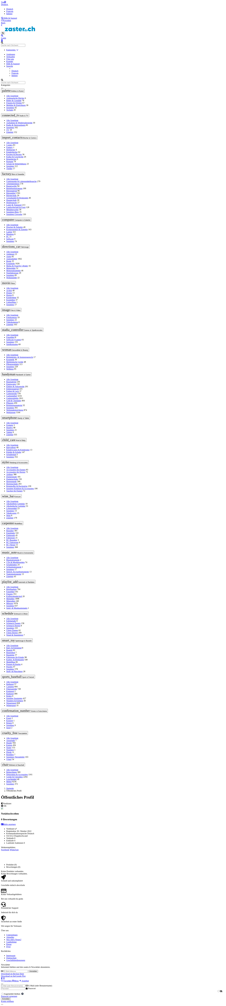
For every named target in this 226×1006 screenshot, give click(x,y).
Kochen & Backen (14, 154)
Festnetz (9, 425)
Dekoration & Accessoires (17, 774)
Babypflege (11, 447)
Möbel (9, 781)
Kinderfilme (11, 297)
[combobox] (13, 45)
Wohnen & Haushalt (13, 764)
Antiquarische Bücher (15, 98)
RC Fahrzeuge (12, 542)
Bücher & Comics (19, 137)
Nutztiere (10, 750)
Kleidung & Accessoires (15, 462)
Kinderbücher (12, 152)
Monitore (10, 234)
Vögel (8, 759)
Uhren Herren (12, 633)
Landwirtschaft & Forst (16, 207)
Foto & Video (11, 310)
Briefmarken (11, 589)
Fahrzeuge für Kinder (15, 657)
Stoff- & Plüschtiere (14, 671)
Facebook (5, 850)
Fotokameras (11, 317)
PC (7, 236)
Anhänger (10, 254)
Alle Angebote (12, 96)
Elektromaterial (12, 389)
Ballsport (10, 684)
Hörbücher (10, 150)
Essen (8, 718)
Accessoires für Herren (15, 472)
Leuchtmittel (11, 779)
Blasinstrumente (12, 560)
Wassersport (11, 703)
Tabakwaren (11, 513)
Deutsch (4, 4)
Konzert (9, 721)
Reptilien (10, 755)
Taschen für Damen (14, 491)
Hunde (9, 743)
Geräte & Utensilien (14, 777)
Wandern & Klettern (14, 701)
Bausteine (10, 655)
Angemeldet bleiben (12, 994)
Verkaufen (10, 57)
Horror (9, 295)
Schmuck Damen (13, 623)
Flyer (8, 947)
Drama (9, 293)
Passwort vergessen (9, 996)
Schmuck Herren (13, 626)
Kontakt (9, 61)
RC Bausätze (11, 540)
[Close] (2, 983)
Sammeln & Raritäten (18, 581)
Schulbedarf (11, 454)
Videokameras (12, 322)
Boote (8, 261)
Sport (8, 728)
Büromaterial (11, 191)
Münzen (9, 603)
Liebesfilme (11, 302)
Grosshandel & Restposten (17, 198)
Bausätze (10, 531)
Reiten (9, 696)
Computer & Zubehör (16, 219)
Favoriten (7, 20)
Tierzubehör (14, 733)
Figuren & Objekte (14, 103)
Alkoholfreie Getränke (15, 504)
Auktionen (10, 54)
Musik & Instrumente (17, 552)
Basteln (9, 650)
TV (7, 130)
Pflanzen (9, 403)
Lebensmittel (11, 508)
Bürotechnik (11, 195)
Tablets (9, 432)
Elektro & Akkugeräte (15, 386)
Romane (9, 161)
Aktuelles (10, 937)
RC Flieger (10, 545)
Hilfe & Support (10, 18)
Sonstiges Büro (12, 212)
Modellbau (12, 523)
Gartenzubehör (12, 398)
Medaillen (10, 599)
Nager (8, 747)
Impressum (10, 955)
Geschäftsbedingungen (15, 960)
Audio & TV (15, 115)
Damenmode (11, 477)
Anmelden (33, 971)
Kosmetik (10, 359)
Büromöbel (11, 193)
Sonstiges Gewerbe (14, 214)
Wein (8, 515)
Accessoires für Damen (16, 470)
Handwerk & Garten (16, 374)
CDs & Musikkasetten (15, 562)
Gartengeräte (11, 393)
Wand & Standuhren (14, 635)
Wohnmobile (11, 278)
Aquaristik (10, 740)
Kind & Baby (14, 440)
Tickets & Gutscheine (24, 710)
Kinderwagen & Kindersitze (18, 450)
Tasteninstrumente (13, 574)
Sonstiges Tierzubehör (15, 757)
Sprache (9, 66)
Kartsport (10, 691)
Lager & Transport (14, 205)
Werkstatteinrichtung (14, 410)
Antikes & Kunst (13, 90)
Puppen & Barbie (13, 664)
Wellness (10, 369)
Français (9, 11)
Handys (9, 427)
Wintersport (11, 705)
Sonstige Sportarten (14, 698)
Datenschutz (11, 958)
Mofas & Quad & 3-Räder (17, 266)
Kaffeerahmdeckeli (14, 596)
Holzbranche (11, 202)
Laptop (9, 232)
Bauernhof (10, 652)
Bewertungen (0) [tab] (13, 867)
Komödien (10, 300)
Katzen (9, 745)
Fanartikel (10, 337)
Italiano (9, 14)
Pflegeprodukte (12, 364)
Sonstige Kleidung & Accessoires (20, 488)
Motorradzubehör (13, 270)
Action (9, 290)
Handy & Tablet (15, 417)
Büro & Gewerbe (13, 174)
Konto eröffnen (7, 1001)
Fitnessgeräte (11, 689)
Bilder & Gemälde (13, 100)
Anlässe (9, 474)
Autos (8, 256)
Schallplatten (11, 565)
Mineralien (10, 601)
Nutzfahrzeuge (12, 273)
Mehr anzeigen (9, 824)
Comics (9, 145)
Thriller (9, 168)
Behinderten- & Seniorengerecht (19, 357)
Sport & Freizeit (18, 676)
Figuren (9, 594)
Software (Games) (13, 340)
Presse (9, 944)
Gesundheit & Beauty (15, 349)
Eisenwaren (11, 384)
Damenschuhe (12, 479)
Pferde (9, 752)
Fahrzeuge (15, 246)
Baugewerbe (11, 186)
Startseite (10, 788)
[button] (113, 36)
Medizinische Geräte (14, 362)
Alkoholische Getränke (15, 506)
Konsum (11, 496)
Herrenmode (11, 481)
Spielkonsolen (12, 344)
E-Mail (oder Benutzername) (40, 986)
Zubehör (9, 132)
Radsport (10, 694)
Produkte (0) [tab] (11, 865)
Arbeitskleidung (12, 184)
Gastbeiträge (11, 942)
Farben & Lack (12, 391)
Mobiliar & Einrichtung (16, 105)
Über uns (10, 59)
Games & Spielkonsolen (22, 329)
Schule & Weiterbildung (16, 164)
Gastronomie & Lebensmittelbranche (21, 181)
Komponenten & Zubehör (17, 229)
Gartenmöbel (11, 396)
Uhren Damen (12, 630)
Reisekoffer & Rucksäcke (16, 486)
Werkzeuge (11, 412)
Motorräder (11, 268)
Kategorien (11, 50)
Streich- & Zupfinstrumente (17, 572)
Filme (8, 283)
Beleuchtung (11, 772)
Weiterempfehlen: (8, 847)
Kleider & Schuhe (13, 452)
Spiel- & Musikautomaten (16, 608)
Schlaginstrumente (13, 567)
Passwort (32, 988)
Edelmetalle (11, 621)
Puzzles (9, 667)
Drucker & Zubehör (14, 227)
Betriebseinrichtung (14, 188)
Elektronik (10, 535)
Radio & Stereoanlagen (16, 125)
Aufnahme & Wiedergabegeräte (19, 123)
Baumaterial (11, 382)
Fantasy (9, 147)
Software (10, 239)
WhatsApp (14, 850)
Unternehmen (12, 935)
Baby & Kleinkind (14, 648)
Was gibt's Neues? (13, 939)
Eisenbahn (10, 533)
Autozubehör (11, 259)
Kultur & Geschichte (14, 157)
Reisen (9, 723)
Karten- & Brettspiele (15, 660)
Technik (9, 110)
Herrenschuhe (12, 484)
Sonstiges (10, 107)
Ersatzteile (10, 263)
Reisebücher (11, 159)
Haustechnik (11, 200)
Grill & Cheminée (13, 401)
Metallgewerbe (12, 210)
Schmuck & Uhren (15, 613)
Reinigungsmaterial (14, 405)
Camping (10, 686)
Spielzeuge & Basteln (17, 640)
